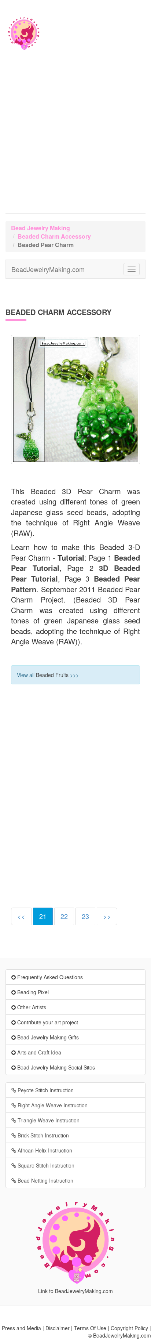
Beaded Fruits (52, 674)
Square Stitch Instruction (45, 1165)
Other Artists (31, 1007)
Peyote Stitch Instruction (45, 1090)
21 (43, 916)
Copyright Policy (129, 1328)
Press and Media (21, 1328)
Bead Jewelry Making (40, 228)
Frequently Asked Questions (49, 977)
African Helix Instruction (44, 1150)
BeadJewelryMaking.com (48, 269)
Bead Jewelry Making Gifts (47, 1037)
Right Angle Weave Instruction (52, 1105)
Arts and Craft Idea (38, 1052)
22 (64, 916)
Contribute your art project (47, 1022)
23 (85, 916)
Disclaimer (57, 1328)
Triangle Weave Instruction (48, 1120)
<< (21, 916)
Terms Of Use (90, 1328)
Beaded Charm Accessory (54, 236)
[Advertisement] (75, 134)
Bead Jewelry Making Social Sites (55, 1067)
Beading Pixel (32, 992)
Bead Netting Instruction (44, 1180)
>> (107, 916)
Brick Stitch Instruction (42, 1135)
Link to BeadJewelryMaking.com (75, 1291)
